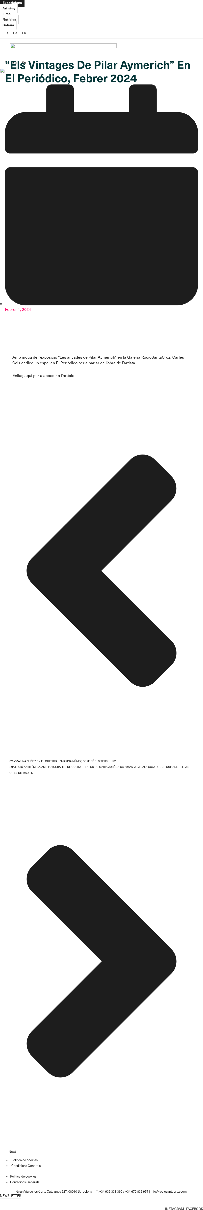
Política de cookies (24, 1159)
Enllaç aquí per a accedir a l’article (43, 375)
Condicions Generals (26, 1165)
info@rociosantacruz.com (169, 1191)
